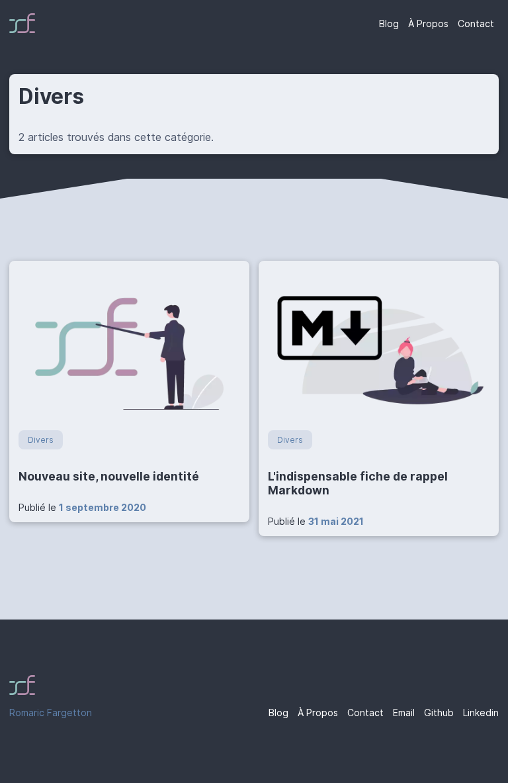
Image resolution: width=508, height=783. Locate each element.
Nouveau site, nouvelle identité (109, 476)
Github (439, 712)
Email (404, 712)
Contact (476, 23)
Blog (389, 23)
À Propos (428, 23)
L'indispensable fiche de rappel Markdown (358, 483)
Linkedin (481, 712)
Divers (41, 440)
